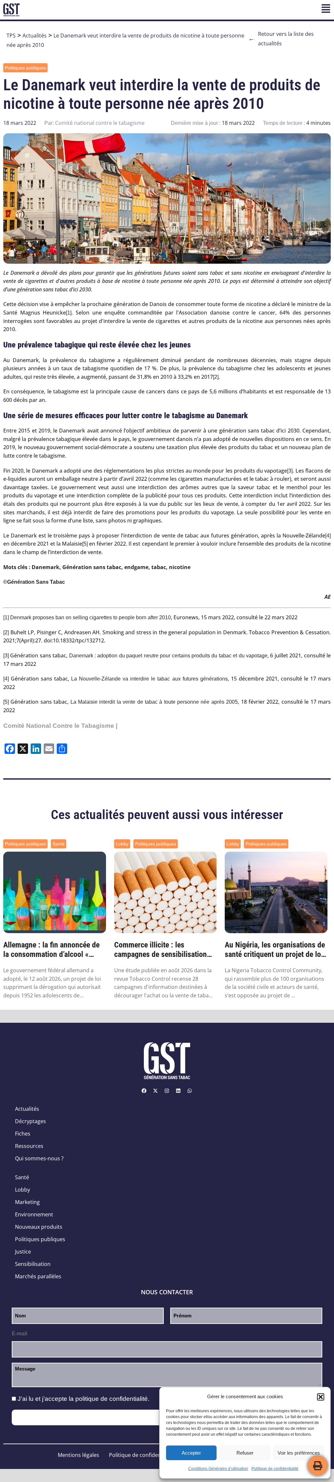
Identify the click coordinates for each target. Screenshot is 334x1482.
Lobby (122, 843)
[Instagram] (167, 1090)
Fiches (22, 1133)
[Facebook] (144, 1090)
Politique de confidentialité (274, 1468)
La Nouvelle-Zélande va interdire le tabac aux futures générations (149, 679)
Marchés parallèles (38, 1276)
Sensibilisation (33, 1264)
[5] (85, 544)
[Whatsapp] (190, 1090)
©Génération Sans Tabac (34, 582)
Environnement (34, 1214)
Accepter (191, 1453)
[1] (68, 312)
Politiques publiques (25, 67)
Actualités (35, 35)
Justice (23, 1251)
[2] (216, 377)
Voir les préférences (299, 1453)
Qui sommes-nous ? (39, 1158)
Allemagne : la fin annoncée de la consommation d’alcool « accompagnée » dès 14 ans (51, 949)
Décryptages (30, 1121)
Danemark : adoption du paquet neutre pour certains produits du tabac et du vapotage (168, 655)
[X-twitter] (155, 1090)
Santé (59, 843)
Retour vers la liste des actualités (281, 38)
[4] (328, 535)
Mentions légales (78, 1455)
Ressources (29, 1146)
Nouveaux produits (38, 1226)
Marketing (27, 1202)
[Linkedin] (178, 1090)
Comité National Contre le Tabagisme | (60, 725)
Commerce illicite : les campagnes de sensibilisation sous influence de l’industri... (160, 949)
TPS (11, 35)
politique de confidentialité (111, 1398)
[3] (290, 471)
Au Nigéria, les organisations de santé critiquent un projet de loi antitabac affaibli (275, 949)
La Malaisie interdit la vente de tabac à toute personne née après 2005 (154, 702)
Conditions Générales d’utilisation (218, 1468)
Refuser (244, 1453)
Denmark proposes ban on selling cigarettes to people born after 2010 (90, 617)
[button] (320, 1397)
